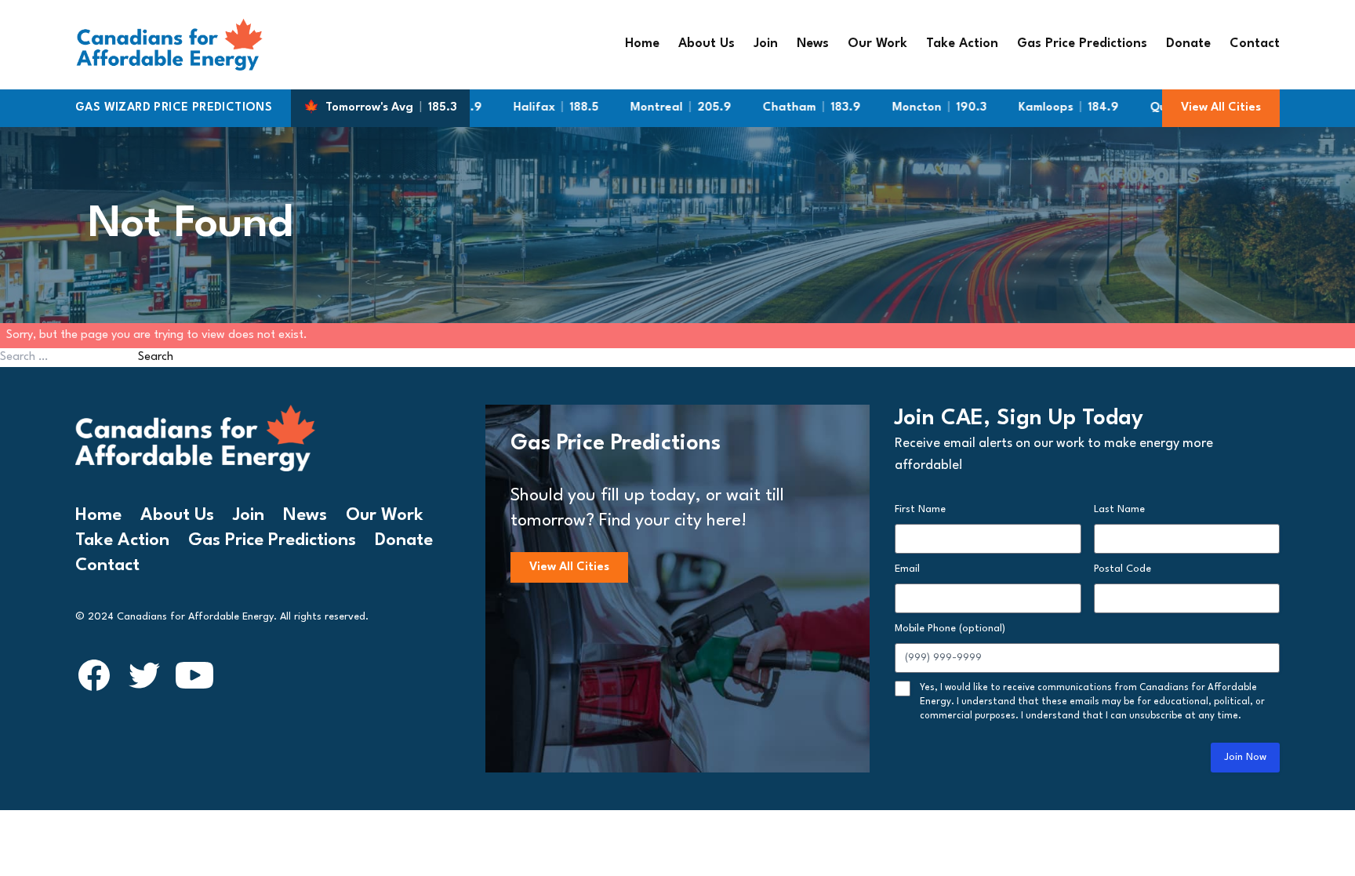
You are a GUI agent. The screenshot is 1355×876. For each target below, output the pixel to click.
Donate (1188, 44)
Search (155, 357)
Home (642, 44)
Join (766, 44)
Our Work (877, 44)
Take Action (962, 44)
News (813, 44)
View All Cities (1221, 108)
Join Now (1245, 757)
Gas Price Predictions (1082, 44)
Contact (1255, 44)
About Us (706, 44)
